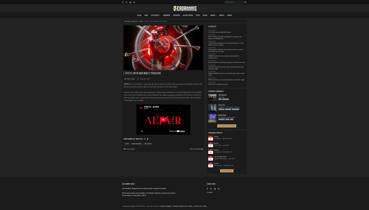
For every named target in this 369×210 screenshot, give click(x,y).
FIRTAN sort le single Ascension (218, 84)
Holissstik (221, 105)
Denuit (216, 136)
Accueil (139, 15)
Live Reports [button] (155, 15)
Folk (220, 99)
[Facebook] (122, 2)
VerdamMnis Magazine (131, 21)
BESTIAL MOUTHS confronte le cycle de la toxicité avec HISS (226, 62)
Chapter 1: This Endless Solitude (229, 107)
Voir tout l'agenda (226, 171)
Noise (227, 119)
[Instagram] (126, 2)
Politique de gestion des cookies (183, 206)
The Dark (221, 97)
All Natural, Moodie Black (226, 117)
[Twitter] (147, 139)
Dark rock (225, 99)
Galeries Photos (188, 15)
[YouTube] (130, 2)
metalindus (148, 143)
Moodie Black (222, 115)
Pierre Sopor (131, 79)
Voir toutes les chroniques (227, 126)
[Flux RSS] (134, 2)
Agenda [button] (212, 15)
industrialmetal (137, 143)
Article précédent (196, 149)
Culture (205, 15)
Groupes (221, 15)
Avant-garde (235, 109)
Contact (209, 192)
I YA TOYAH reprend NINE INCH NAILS (219, 32)
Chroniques (166, 15)
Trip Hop (221, 109)
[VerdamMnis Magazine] (184, 8)
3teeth (127, 143)
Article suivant (130, 149)
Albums (229, 15)
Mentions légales (166, 206)
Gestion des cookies (200, 206)
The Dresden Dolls (220, 157)
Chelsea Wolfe (222, 95)
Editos (198, 15)
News (146, 15)
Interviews (176, 15)
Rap (232, 119)
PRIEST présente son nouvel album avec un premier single (226, 80)
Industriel (228, 109)
